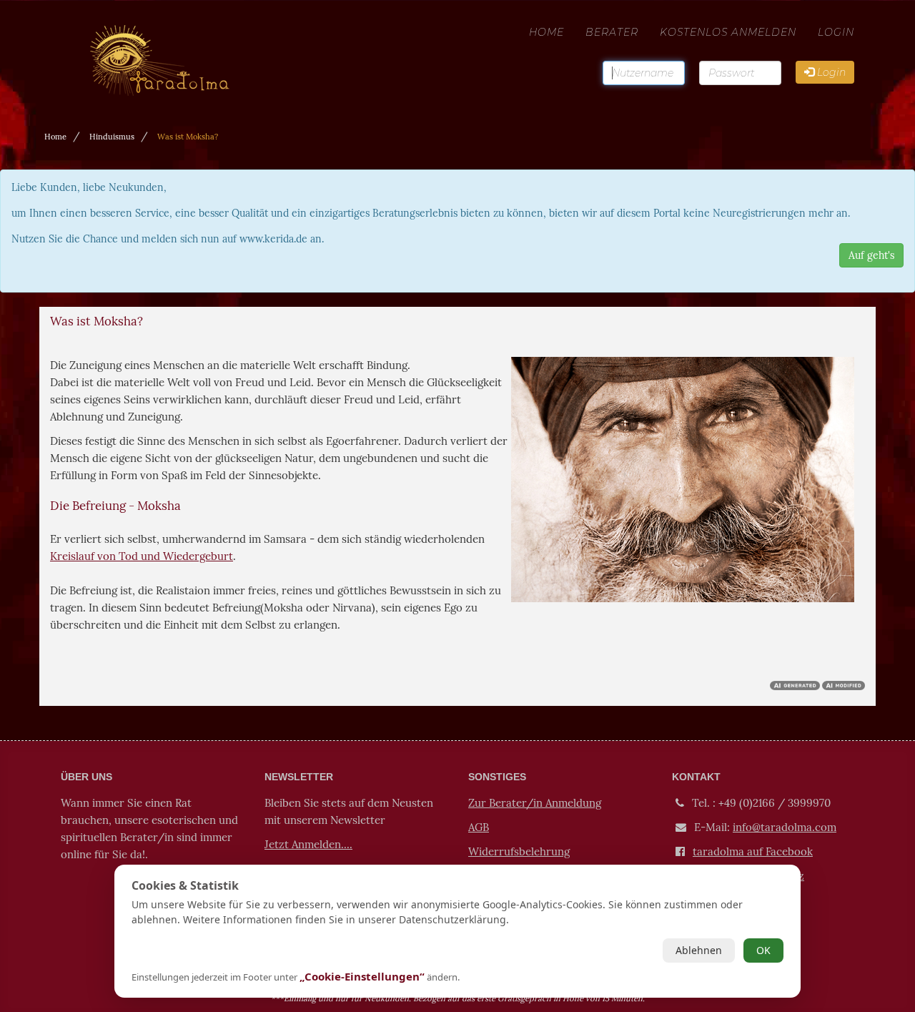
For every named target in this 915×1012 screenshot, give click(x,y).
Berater (611, 32)
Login (836, 32)
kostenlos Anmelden (728, 32)
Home (546, 32)
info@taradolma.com (784, 827)
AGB (478, 827)
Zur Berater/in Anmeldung (534, 803)
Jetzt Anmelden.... (308, 844)
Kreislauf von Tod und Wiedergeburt (141, 556)
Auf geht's (871, 255)
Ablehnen (699, 950)
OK (763, 950)
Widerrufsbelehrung (519, 851)
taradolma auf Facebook (753, 851)
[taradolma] (179, 32)
